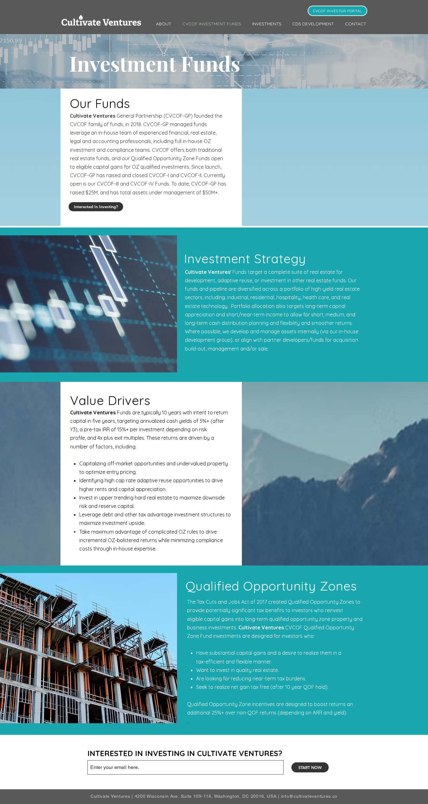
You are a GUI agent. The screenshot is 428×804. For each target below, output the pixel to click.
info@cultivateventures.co (309, 796)
